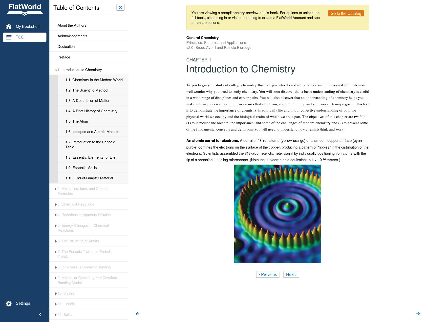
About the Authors (72, 25)
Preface (64, 57)
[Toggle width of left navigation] (40, 315)
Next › (291, 274)
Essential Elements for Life (90, 157)
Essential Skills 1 (82, 167)
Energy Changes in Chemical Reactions (83, 228)
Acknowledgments (72, 35)
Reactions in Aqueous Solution (84, 214)
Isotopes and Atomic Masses (92, 131)
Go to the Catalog (346, 13)
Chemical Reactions (76, 204)
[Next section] (418, 314)
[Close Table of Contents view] (120, 7)
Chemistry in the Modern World (94, 79)
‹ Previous (268, 274)
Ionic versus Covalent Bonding (84, 267)
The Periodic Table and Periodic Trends (85, 254)
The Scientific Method (86, 90)
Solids (65, 314)
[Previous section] (137, 314)
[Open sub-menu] (56, 69)
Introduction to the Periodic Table (90, 144)
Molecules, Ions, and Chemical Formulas (84, 191)
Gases (66, 293)
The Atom (76, 121)
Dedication (66, 46)
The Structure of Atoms (78, 240)
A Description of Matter (87, 100)
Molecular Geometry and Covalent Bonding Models (87, 280)
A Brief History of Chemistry (91, 110)
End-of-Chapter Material (89, 177)
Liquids (66, 303)
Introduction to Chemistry (80, 69)
